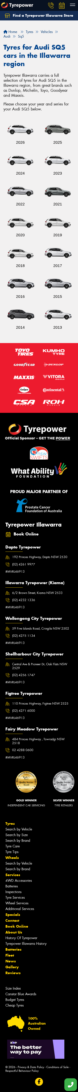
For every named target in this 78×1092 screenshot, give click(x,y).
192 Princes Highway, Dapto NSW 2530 (39, 557)
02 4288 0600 (22, 750)
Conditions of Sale (57, 1067)
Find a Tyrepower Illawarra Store (42, 15)
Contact (12, 920)
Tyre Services (15, 897)
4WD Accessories (18, 880)
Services (12, 874)
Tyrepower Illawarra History (26, 943)
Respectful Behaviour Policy (22, 1071)
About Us (13, 932)
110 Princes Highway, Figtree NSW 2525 (40, 703)
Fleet (9, 955)
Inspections (13, 892)
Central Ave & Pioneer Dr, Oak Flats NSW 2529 (39, 666)
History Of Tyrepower (21, 938)
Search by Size (16, 835)
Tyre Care (12, 846)
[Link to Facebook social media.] (39, 1082)
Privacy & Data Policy (31, 1067)
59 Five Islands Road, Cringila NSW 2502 (40, 628)
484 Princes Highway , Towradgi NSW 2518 (38, 741)
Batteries (11, 886)
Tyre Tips (11, 852)
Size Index (13, 988)
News (10, 961)
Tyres (10, 823)
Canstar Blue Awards (20, 994)
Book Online (16, 926)
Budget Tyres (14, 999)
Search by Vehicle (18, 829)
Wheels (12, 857)
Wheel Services (16, 903)
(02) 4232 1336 (23, 600)
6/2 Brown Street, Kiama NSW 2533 (37, 593)
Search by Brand (17, 840)
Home (12, 32)
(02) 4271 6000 (23, 711)
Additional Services (19, 909)
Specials (12, 914)
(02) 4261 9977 (23, 564)
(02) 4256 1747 (23, 675)
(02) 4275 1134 (23, 636)
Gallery (12, 967)
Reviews (13, 972)
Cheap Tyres (14, 1005)
